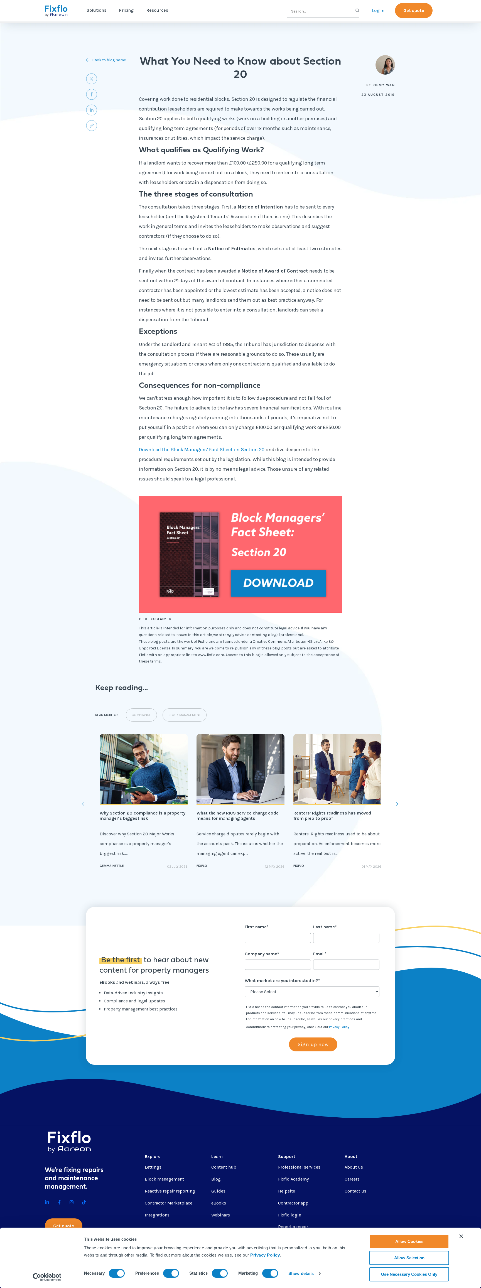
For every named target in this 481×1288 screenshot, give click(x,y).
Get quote (413, 10)
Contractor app (293, 1203)
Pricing (126, 10)
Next (383, 803)
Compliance (141, 715)
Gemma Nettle (112, 866)
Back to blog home (109, 60)
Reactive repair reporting (170, 1191)
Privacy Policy (265, 1255)
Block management (164, 1179)
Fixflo (202, 866)
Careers (352, 1179)
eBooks (218, 1203)
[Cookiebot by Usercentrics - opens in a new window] (47, 1277)
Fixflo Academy (293, 1179)
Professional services (299, 1167)
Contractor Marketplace (168, 1203)
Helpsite (286, 1191)
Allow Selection (409, 1257)
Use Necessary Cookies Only (409, 1274)
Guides (218, 1191)
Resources (157, 10)
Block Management (184, 715)
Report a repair (293, 1226)
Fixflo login (289, 1215)
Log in (378, 10)
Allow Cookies (409, 1241)
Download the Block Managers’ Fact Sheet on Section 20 (201, 449)
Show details (301, 1273)
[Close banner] (461, 1236)
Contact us (355, 1191)
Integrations (157, 1215)
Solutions (96, 10)
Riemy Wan (384, 85)
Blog (216, 1179)
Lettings (153, 1167)
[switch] (171, 1273)
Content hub (223, 1167)
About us (354, 1167)
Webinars (220, 1215)
